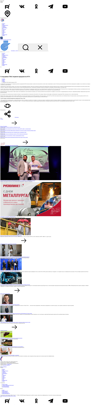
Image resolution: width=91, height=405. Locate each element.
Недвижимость (4, 27)
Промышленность (5, 25)
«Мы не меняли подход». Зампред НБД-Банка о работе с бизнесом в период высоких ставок (15, 322)
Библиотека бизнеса (5, 392)
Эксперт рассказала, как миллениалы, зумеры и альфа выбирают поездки (12, 135)
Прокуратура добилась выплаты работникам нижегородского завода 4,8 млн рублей (14, 137)
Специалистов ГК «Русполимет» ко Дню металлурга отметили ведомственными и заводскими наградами (17, 180)
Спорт (3, 31)
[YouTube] (65, 9)
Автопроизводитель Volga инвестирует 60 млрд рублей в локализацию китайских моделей (15, 284)
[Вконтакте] (22, 9)
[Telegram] (51, 9)
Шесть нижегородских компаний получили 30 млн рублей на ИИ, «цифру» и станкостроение (15, 128)
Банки (3, 24)
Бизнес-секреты (4, 391)
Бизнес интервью (3, 293)
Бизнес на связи (4, 384)
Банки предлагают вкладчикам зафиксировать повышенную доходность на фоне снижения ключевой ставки (18, 130)
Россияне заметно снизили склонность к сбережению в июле (10, 127)
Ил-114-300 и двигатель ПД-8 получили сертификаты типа (9, 270)
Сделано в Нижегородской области (8, 385)
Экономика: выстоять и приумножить (6, 243)
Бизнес (3, 30)
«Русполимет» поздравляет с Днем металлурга (7, 216)
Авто (3, 33)
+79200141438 (9, 364)
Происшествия (4, 34)
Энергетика (4, 56)
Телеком (3, 81)
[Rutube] (7, 9)
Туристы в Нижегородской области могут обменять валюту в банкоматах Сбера (13, 132)
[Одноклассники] (36, 9)
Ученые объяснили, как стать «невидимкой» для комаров (9, 355)
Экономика (4, 29)
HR (2, 28)
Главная (3, 78)
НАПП (3, 35)
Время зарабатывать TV (6, 393)
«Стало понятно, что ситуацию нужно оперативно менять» (10, 304)
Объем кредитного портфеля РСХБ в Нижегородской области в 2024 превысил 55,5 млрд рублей (16, 313)
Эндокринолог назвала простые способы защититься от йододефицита (11, 346)
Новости (3, 23)
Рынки (3, 390)
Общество (4, 377)
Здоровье (1, 330)
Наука (3, 62)
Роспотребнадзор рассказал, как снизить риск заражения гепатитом (11, 338)
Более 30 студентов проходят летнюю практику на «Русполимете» (11, 235)
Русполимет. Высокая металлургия (11, 145)
